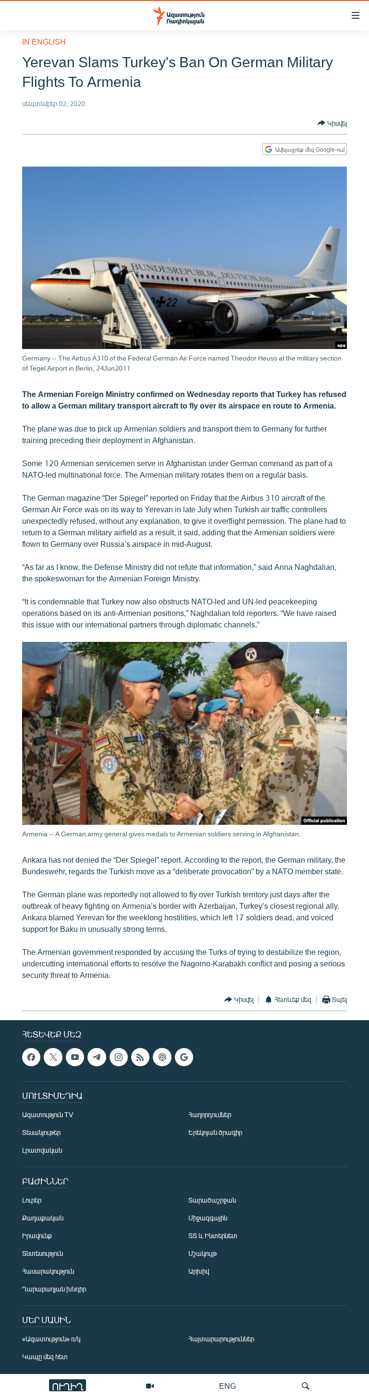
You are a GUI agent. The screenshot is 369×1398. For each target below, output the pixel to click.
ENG (227, 1385)
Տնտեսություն (42, 1253)
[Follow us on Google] (184, 1057)
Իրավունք (37, 1235)
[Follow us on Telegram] (96, 1057)
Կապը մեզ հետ (45, 1356)
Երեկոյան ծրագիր (215, 1132)
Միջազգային (207, 1218)
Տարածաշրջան (212, 1200)
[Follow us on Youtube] (75, 1057)
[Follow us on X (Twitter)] (53, 1057)
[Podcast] (162, 1057)
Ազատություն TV (47, 1114)
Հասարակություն (48, 1271)
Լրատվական (42, 1150)
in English (44, 41)
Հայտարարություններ (221, 1339)
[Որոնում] (305, 1386)
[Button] (332, 123)
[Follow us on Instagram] (119, 1057)
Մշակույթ (202, 1253)
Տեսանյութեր (41, 1132)
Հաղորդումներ (209, 1114)
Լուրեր (31, 1200)
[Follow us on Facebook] (31, 1057)
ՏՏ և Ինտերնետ (212, 1235)
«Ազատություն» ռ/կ (51, 1339)
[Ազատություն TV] (149, 1386)
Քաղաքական (42, 1218)
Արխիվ (198, 1271)
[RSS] (140, 1057)
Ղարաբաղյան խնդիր (54, 1289)
